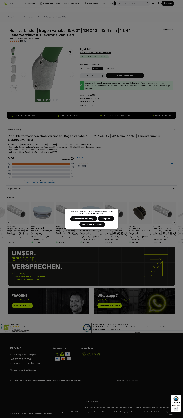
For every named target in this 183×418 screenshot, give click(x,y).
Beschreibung (14, 129)
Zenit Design (47, 413)
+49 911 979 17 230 (20, 359)
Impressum (65, 412)
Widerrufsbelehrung (82, 412)
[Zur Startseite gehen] (11, 3)
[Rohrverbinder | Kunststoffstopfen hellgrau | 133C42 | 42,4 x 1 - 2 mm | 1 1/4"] (42, 213)
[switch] (176, 409)
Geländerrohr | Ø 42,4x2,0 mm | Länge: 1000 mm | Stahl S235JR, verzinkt (115, 229)
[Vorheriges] (23, 74)
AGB (71, 412)
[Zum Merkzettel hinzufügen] (70, 51)
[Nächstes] (114, 3)
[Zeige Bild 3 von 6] (47, 100)
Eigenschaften (14, 189)
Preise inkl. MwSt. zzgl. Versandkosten (95, 52)
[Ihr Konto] (158, 3)
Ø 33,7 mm (85, 68)
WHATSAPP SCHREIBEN (110, 306)
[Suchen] (147, 3)
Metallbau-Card (149, 412)
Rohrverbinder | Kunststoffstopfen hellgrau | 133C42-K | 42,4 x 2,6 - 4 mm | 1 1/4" (91, 229)
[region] (42, 74)
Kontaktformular (30, 370)
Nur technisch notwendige (83, 219)
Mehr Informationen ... (97, 213)
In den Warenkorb (125, 75)
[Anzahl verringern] (82, 75)
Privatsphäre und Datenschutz (101, 412)
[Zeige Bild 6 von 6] (57, 100)
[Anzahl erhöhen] (102, 75)
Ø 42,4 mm (97, 68)
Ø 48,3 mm (109, 68)
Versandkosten (124, 407)
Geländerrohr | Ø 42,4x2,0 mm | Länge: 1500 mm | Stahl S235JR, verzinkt (164, 229)
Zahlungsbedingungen (122, 412)
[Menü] (179, 396)
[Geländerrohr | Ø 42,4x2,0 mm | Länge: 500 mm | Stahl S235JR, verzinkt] (18, 213)
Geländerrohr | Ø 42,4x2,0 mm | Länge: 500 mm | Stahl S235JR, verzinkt (18, 229)
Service (170, 415)
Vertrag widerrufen (91, 401)
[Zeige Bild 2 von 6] (43, 100)
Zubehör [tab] (11, 198)
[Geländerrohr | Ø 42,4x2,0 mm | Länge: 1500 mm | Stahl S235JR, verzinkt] (164, 213)
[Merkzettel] (153, 3)
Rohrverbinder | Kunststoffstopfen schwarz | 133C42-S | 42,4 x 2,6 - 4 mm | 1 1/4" (140, 229)
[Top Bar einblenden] (176, 3)
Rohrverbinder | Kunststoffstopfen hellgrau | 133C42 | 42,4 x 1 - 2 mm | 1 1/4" (42, 229)
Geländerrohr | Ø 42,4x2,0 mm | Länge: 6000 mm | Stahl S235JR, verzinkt (66, 229)
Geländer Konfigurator (164, 412)
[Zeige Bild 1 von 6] (39, 100)
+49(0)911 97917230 (22, 306)
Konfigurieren (106, 219)
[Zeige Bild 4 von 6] (50, 100)
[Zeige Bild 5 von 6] (53, 100)
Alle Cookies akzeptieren (92, 224)
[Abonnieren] (151, 380)
